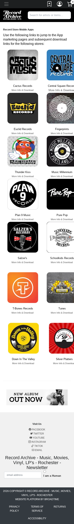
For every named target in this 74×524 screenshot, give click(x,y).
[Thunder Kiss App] (22, 151)
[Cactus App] (22, 64)
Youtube (38, 437)
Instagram (38, 441)
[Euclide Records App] (22, 108)
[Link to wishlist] (49, 4)
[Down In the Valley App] (23, 338)
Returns (60, 506)
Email (38, 450)
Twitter (38, 433)
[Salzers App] (22, 237)
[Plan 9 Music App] (22, 194)
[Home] (12, 14)
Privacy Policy (14, 508)
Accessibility (37, 518)
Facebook (38, 429)
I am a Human (52, 475)
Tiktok (38, 446)
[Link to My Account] (60, 4)
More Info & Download (23, 90)
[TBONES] (22, 287)
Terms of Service (37, 508)
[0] (70, 5)
